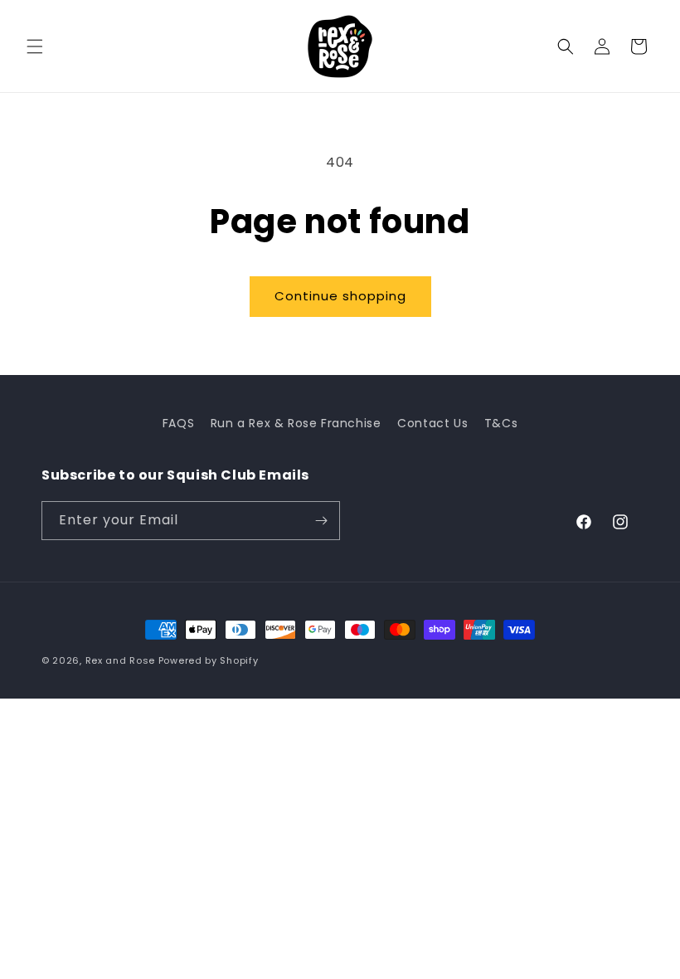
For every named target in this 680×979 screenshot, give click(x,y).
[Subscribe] (321, 520)
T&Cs (500, 423)
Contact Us (432, 423)
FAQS (178, 423)
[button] (35, 46)
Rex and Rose (120, 660)
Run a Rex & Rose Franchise (296, 423)
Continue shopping (340, 295)
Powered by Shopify (208, 660)
